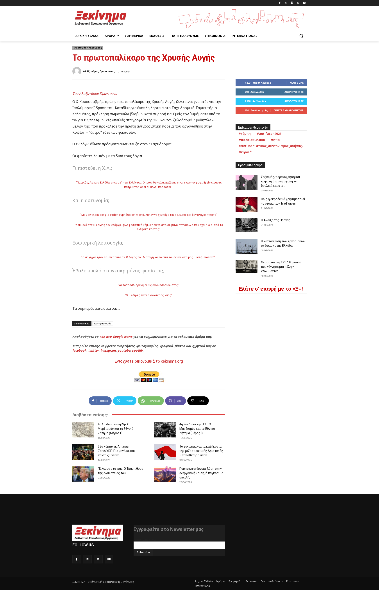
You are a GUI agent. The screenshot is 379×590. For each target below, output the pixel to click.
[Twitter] (297, 3)
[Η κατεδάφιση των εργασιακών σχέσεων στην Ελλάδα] (246, 246)
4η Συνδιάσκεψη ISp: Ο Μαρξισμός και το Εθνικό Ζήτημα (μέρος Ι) (197, 429)
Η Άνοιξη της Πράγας (275, 220)
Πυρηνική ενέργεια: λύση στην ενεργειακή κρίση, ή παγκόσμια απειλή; (201, 473)
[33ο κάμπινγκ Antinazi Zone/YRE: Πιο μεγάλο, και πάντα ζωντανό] (83, 452)
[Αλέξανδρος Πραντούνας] (77, 71)
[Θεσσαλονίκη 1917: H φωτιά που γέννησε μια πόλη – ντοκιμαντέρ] (246, 266)
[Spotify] (292, 3)
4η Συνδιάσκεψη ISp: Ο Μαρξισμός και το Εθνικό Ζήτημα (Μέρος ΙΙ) (115, 429)
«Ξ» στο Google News (115, 337)
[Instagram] (285, 3)
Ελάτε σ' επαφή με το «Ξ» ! (271, 289)
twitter (93, 350)
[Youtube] (304, 3)
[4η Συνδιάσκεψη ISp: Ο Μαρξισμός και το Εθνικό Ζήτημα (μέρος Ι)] (165, 429)
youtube (124, 350)
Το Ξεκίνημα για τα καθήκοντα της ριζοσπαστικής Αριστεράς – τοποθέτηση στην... (201, 451)
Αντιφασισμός (102, 323)
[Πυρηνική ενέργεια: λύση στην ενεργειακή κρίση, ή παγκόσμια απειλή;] (165, 474)
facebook (79, 350)
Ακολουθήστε (294, 92)
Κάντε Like (297, 82)
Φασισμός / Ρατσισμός (88, 47)
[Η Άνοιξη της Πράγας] (246, 225)
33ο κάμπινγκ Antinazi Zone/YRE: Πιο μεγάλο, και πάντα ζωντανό (116, 451)
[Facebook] (279, 3)
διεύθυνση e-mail (145, 539)
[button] (301, 36)
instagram (108, 350)
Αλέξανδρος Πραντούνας (99, 71)
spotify (137, 350)
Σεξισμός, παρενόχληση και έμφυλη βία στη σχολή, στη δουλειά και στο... (280, 181)
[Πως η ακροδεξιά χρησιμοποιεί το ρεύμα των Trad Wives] (246, 204)
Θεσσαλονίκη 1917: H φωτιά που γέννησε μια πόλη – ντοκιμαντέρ (281, 267)
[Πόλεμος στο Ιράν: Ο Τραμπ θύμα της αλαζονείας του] (83, 474)
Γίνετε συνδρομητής (289, 110)
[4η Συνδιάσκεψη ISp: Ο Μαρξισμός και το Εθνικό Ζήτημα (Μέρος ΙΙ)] (83, 429)
